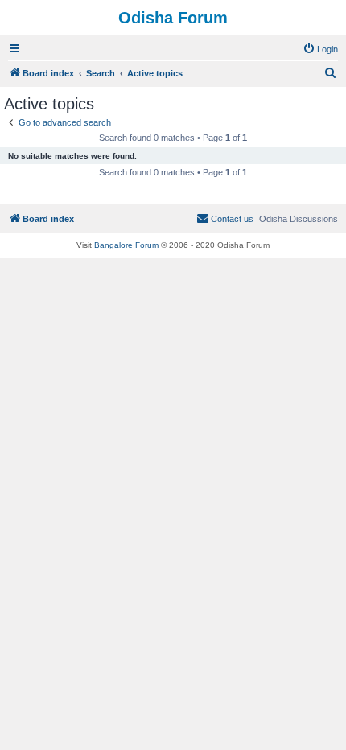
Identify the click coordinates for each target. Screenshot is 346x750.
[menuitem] (320, 49)
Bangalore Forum (126, 245)
